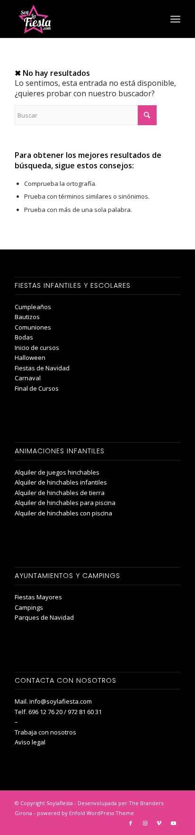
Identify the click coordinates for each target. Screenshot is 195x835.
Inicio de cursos (37, 347)
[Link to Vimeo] (159, 823)
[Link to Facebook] (131, 823)
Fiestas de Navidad (42, 368)
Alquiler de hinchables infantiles (61, 482)
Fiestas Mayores (38, 597)
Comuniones (33, 327)
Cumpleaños (33, 307)
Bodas (24, 337)
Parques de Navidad (44, 617)
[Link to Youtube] (173, 823)
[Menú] (175, 19)
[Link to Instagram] (145, 823)
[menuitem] (175, 19)
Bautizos (27, 316)
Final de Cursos (37, 388)
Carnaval (28, 378)
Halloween (30, 357)
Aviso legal (30, 742)
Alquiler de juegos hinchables (57, 472)
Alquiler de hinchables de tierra (60, 492)
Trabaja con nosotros (45, 732)
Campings (29, 607)
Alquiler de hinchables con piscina (63, 513)
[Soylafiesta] (81, 19)
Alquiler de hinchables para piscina (65, 502)
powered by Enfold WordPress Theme (85, 813)
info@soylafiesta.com (60, 701)
